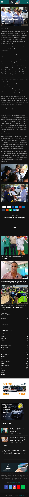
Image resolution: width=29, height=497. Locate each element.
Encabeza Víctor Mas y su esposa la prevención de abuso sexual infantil (14, 218)
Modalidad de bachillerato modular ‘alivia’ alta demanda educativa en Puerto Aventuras (14, 282)
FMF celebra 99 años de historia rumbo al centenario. (16, 430)
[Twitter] (10, 487)
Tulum (2, 372)
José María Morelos (6, 352)
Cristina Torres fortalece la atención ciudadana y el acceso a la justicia (18, 439)
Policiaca (3, 363)
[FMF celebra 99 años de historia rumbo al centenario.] (4, 430)
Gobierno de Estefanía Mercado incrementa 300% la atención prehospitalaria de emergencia (14, 307)
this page (23, 453)
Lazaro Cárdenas (5, 354)
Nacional (3, 356)
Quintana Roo (4, 368)
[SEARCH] (26, 324)
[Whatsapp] (23, 487)
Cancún (2, 336)
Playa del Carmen (5, 361)
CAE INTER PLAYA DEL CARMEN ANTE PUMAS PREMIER (14, 226)
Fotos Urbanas (4, 347)
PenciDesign (21, 495)
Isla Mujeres (4, 350)
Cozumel (3, 340)
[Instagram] (14, 487)
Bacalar (3, 334)
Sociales (3, 370)
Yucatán (3, 374)
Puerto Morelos (5, 365)
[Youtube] (18, 487)
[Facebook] (6, 487)
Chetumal (3, 338)
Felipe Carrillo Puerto (6, 345)
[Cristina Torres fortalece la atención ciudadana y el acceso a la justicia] (4, 439)
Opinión (3, 359)
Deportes (3, 343)
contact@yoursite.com (17, 482)
